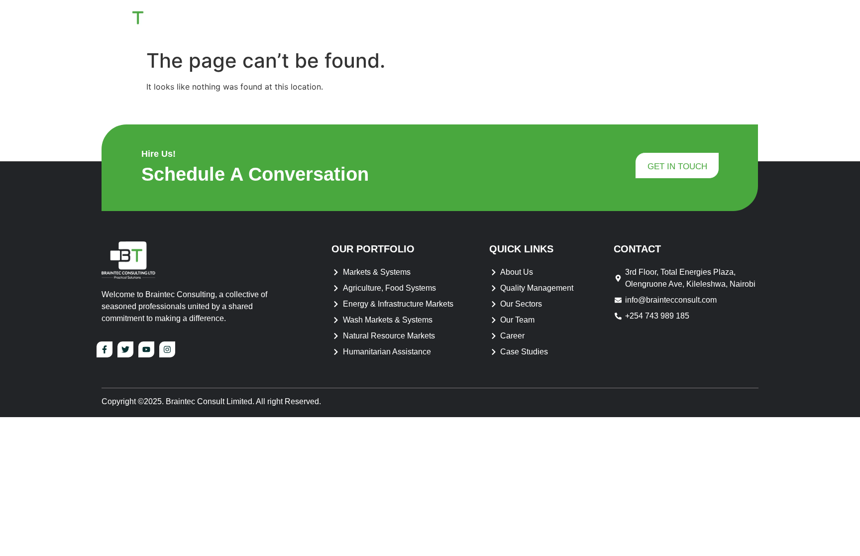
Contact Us (724, 22)
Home (415, 22)
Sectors (650, 22)
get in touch (677, 166)
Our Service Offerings (564, 22)
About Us (462, 22)
